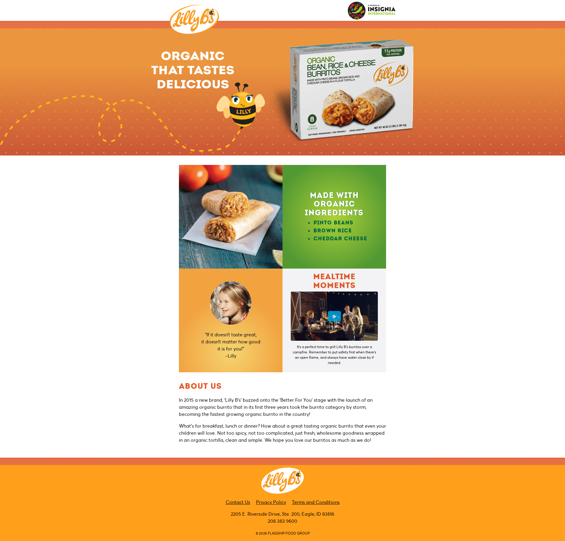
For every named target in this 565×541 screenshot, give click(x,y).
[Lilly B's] (194, 19)
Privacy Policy (271, 502)
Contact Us (238, 502)
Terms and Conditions (316, 502)
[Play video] (334, 316)
